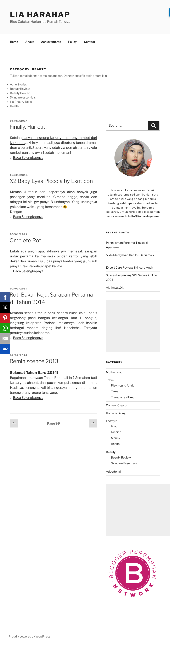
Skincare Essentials (124, 463)
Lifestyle (111, 421)
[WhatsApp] (5, 328)
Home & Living (115, 413)
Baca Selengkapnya (28, 158)
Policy (72, 41)
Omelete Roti (26, 240)
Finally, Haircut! (28, 127)
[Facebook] (5, 297)
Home (14, 41)
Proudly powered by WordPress (29, 636)
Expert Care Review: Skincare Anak (129, 267)
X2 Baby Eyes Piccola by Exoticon (51, 181)
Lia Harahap (40, 14)
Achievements (51, 41)
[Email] (5, 338)
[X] (5, 307)
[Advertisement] (133, 326)
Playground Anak (122, 385)
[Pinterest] (5, 318)
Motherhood (114, 372)
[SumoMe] (5, 349)
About (29, 41)
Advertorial (113, 471)
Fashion (116, 432)
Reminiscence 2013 (34, 361)
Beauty (110, 452)
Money (115, 438)
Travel (110, 380)
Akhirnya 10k (115, 287)
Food (114, 426)
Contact (89, 41)
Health (115, 443)
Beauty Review (121, 457)
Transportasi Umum (124, 397)
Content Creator (117, 405)
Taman (115, 391)
